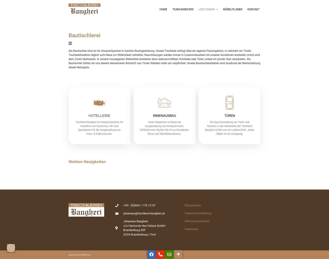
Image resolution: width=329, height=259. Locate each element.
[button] (164, 43)
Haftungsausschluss (197, 221)
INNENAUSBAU (164, 116)
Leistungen (207, 9)
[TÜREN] (229, 103)
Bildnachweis (193, 205)
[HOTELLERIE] (99, 103)
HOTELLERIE (99, 116)
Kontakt (253, 9)
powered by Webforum (79, 255)
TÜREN (229, 116)
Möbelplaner (232, 9)
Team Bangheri (182, 9)
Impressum (191, 229)
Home (163, 9)
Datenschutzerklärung (198, 213)
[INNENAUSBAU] (164, 103)
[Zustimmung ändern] (11, 248)
